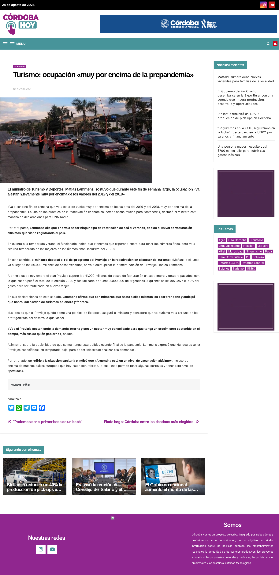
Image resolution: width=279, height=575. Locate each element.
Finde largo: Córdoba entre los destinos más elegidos (148, 422)
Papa (268, 251)
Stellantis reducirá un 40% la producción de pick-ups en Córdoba (34, 489)
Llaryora (263, 246)
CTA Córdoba (237, 240)
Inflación (248, 246)
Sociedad (19, 66)
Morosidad (235, 251)
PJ (247, 257)
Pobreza (258, 257)
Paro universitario (231, 257)
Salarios (224, 268)
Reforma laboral (253, 263)
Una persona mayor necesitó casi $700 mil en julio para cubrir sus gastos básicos (242, 151)
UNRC (251, 268)
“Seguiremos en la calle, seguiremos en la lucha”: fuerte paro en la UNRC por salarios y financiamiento (246, 132)
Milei (222, 251)
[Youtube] (52, 549)
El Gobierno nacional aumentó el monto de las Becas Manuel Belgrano (169, 489)
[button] (268, 44)
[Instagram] (41, 549)
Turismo (238, 268)
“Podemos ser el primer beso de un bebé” (47, 422)
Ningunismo (254, 251)
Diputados (256, 240)
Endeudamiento (229, 246)
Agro (222, 240)
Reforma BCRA (229, 263)
